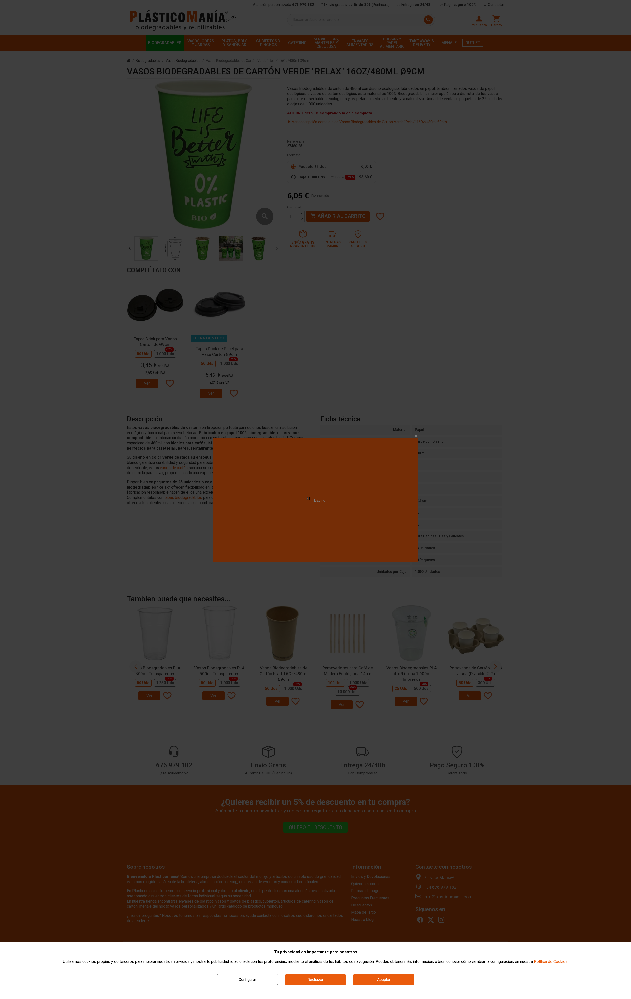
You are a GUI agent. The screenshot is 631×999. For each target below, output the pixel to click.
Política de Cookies (551, 961)
